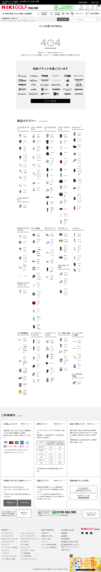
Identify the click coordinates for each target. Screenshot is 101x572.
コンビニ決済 (8, 433)
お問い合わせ (95, 2)
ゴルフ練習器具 (25, 553)
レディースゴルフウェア (28, 533)
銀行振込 (28, 430)
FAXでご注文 (24, 502)
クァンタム (10, 20)
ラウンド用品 (25, 545)
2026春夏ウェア (25, 20)
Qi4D (14, 20)
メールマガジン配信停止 (49, 547)
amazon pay (7, 435)
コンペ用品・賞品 (26, 556)
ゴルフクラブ (24, 542)
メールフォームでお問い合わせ (91, 514)
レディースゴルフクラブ (28, 536)
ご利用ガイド (45, 533)
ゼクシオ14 (4, 20)
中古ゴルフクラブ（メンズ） (9, 539)
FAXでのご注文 (46, 539)
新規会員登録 (83, 2)
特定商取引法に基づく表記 (69, 542)
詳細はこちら (25, 424)
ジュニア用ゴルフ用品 (8, 559)
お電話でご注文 (10, 503)
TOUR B (32, 20)
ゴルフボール (5, 550)
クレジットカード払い (17, 430)
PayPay (16, 435)
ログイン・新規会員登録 (48, 545)
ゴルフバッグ (5, 545)
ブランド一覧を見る (50, 101)
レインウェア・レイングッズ (29, 559)
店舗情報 (64, 533)
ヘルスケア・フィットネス (8, 556)
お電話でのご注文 (46, 536)
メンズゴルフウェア (7, 533)
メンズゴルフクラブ (7, 536)
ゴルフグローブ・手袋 (27, 550)
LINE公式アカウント (84, 489)
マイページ (44, 542)
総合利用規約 (65, 539)
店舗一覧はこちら (24, 513)
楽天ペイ (22, 435)
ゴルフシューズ (25, 547)
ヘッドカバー (5, 553)
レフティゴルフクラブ (7, 542)
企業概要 (64, 536)
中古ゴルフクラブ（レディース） (30, 539)
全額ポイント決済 (19, 433)
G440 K (19, 20)
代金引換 (6, 430)
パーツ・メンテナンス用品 (9, 547)
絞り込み (63, 19)
